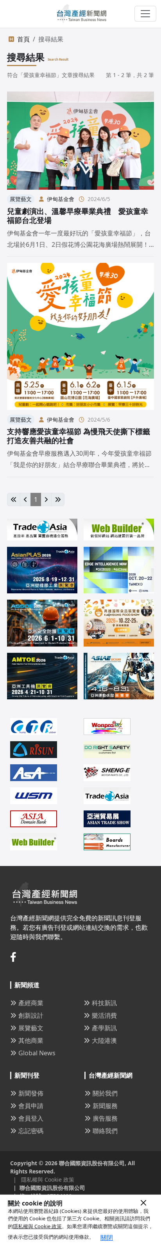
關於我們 (105, 1093)
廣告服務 (105, 1118)
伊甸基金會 (60, 199)
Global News (36, 1053)
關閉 (106, 1237)
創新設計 (30, 1015)
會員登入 (30, 1118)
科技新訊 (104, 1003)
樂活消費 (104, 1015)
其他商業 (30, 1040)
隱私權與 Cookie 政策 (37, 1226)
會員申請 (30, 1105)
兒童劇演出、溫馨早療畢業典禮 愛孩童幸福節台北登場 (77, 215)
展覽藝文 (30, 1028)
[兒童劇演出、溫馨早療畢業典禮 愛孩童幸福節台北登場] (80, 141)
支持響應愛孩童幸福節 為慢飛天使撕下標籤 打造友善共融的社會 (78, 436)
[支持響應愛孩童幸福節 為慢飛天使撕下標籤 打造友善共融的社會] (80, 336)
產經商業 (30, 1003)
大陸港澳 (104, 1040)
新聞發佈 (30, 1093)
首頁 (23, 39)
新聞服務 (105, 1105)
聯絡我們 (105, 1130)
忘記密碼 (30, 1130)
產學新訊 (104, 1028)
